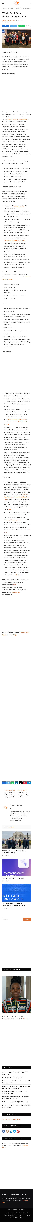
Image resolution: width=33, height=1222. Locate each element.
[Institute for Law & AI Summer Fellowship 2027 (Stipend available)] (16, 892)
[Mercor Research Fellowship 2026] (16, 867)
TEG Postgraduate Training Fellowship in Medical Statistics (23, 795)
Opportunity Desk (8, 20)
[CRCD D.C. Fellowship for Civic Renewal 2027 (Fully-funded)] (16, 840)
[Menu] (3, 3)
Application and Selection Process (14, 240)
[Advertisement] (16, 93)
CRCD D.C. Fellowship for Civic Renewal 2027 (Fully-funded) (14, 852)
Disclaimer (14, 1217)
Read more (26, 1019)
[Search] (30, 3)
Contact (21, 1217)
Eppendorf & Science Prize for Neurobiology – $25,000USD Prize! (9, 795)
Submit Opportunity (17, 1213)
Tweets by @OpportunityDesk (11, 1119)
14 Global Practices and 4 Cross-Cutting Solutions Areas (16, 497)
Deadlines (27, 1213)
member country (19, 206)
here (9, 509)
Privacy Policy (27, 1215)
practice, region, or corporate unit (17, 119)
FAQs (15, 635)
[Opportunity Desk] (16, 3)
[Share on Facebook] (5, 26)
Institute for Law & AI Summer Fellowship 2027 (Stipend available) (13, 905)
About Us (7, 1213)
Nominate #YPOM (9, 1215)
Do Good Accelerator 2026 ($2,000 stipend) (15, 1102)
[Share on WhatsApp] (21, 26)
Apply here (19, 575)
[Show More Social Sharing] (28, 26)
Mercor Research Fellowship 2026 (13, 878)
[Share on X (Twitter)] (13, 26)
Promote (18, 1215)
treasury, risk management (12, 520)
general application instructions (16, 419)
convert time (16, 592)
